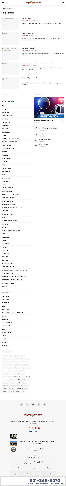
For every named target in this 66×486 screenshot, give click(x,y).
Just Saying (6, 178)
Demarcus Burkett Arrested (45, 139)
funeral (22, 371)
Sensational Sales (8, 263)
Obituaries (5, 237)
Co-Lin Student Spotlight (10, 138)
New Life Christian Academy (11, 230)
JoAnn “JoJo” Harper (36, 435)
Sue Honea (25, 20)
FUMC (4, 165)
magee (14, 373)
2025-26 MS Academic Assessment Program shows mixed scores (37, 448)
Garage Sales (6, 168)
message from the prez (9, 379)
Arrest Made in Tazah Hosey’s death (47, 134)
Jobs (3, 175)
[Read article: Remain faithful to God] (10, 38)
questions (5, 250)
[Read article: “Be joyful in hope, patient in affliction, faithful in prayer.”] (10, 68)
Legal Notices (6, 181)
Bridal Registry (7, 115)
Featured (5, 155)
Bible (11, 356)
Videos (4, 329)
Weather (5, 342)
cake (22, 356)
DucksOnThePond (8, 368)
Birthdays (5, 112)
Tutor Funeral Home (14, 391)
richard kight (12, 382)
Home (3, 8)
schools (5, 260)
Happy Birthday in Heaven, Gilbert (30, 78)
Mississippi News (7, 214)
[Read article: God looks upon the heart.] (10, 53)
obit (29, 379)
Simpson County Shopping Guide (12, 280)
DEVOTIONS (25, 365)
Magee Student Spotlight (10, 194)
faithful (11, 8)
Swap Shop (5, 299)
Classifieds (6, 132)
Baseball (5, 356)
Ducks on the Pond (8, 148)
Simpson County (25, 385)
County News (6, 145)
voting (4, 339)
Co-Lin (4, 135)
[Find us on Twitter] (27, 404)
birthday (17, 356)
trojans (5, 391)
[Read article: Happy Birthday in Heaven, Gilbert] (10, 83)
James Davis (6, 373)
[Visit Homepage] (33, 2)
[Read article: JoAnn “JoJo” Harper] (13, 436)
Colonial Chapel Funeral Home (11, 362)
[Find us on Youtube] (33, 404)
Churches (5, 125)
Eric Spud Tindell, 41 (43, 144)
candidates (6, 122)
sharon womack (14, 385)
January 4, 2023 (33, 65)
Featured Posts (7, 158)
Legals (4, 184)
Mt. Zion (4, 227)
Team (4, 306)
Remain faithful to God (28, 33)
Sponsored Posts (8, 283)
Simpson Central (7, 273)
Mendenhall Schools (9, 204)
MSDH (19, 379)
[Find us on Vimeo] (35, 428)
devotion (17, 365)
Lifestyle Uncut (7, 188)
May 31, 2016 (32, 80)
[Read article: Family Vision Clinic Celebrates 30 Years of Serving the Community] (13, 443)
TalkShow (5, 303)
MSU (24, 379)
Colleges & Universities (10, 142)
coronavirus (24, 362)
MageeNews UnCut (8, 198)
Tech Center (6, 309)
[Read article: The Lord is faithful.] (10, 24)
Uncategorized (7, 322)
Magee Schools (7, 191)
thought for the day (22, 388)
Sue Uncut (5, 296)
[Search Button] (63, 2)
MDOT (19, 376)
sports (4, 388)
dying (28, 368)
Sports (4, 286)
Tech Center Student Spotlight (13, 312)
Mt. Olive (5, 224)
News (3, 234)
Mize (3, 217)
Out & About (6, 243)
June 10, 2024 (33, 50)
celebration (6, 359)
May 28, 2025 (32, 20)
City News (5, 129)
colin (27, 359)
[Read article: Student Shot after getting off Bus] (49, 107)
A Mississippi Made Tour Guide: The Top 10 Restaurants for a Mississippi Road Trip (49, 127)
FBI (4, 371)
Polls (4, 247)
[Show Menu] (3, 2)
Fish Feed (5, 161)
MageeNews (21, 373)
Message (5, 211)
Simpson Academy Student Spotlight (14, 270)
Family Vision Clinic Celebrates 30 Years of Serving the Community (37, 441)
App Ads (4, 109)
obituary (5, 382)
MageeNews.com (7, 201)
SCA (20, 382)
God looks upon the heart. (28, 48)
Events (4, 152)
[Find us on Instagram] (44, 404)
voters (4, 335)
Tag (7, 8)
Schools (5, 257)
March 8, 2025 (33, 35)
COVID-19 (5, 365)
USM (23, 391)
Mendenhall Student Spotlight (12, 207)
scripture (5, 385)
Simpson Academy (8, 266)
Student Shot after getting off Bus (44, 120)
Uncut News (6, 326)
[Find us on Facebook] (21, 404)
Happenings (6, 171)
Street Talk (6, 289)
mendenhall (27, 376)
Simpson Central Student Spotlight (14, 276)
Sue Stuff (5, 293)
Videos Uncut (6, 332)
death (11, 365)
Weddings (5, 345)
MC (15, 376)
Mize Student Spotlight (10, 221)
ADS (3, 106)
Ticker (4, 316)
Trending (5, 319)
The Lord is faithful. (27, 18)
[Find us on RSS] (38, 404)
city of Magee (15, 359)
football (16, 371)
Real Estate (6, 253)
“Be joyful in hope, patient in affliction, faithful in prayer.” (37, 63)
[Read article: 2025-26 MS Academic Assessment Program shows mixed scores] (13, 449)
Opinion (4, 240)
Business (5, 119)
